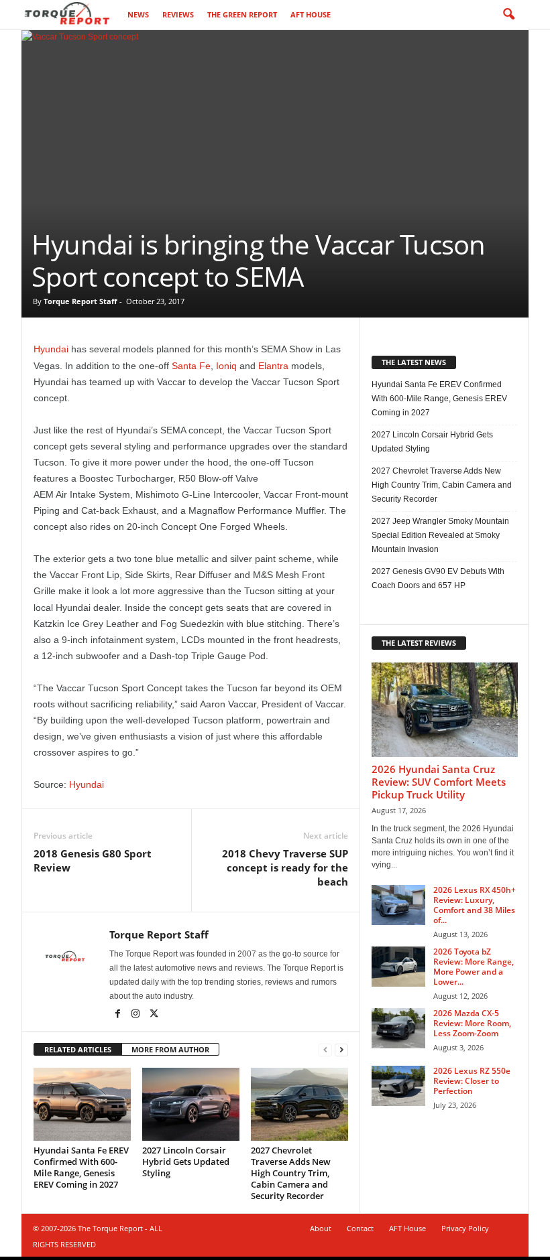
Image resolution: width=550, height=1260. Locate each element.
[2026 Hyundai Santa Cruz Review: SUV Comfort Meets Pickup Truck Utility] (445, 709)
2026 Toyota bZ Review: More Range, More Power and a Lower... (473, 966)
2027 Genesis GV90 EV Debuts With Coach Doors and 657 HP (438, 578)
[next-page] (341, 1050)
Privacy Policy (465, 1228)
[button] (508, 14)
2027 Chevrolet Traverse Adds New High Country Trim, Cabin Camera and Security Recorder (291, 1173)
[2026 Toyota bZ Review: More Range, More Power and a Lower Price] (398, 967)
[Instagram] (136, 1015)
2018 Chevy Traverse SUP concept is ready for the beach (285, 867)
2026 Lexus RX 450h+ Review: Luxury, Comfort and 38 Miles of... (474, 905)
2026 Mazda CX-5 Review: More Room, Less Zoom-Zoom (472, 1023)
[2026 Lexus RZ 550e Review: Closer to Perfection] (398, 1086)
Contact (360, 1228)
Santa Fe (191, 365)
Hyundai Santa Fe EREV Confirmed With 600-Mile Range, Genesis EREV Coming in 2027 (81, 1167)
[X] (154, 1015)
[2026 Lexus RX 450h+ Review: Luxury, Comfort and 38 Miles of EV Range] (398, 905)
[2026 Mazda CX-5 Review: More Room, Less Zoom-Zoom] (398, 1028)
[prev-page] (325, 1050)
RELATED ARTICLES (77, 1049)
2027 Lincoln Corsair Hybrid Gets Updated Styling (185, 1161)
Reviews (178, 14)
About (320, 1228)
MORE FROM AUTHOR (170, 1049)
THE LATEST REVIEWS (419, 643)
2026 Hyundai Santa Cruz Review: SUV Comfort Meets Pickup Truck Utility (439, 781)
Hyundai (51, 349)
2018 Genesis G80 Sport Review (93, 860)
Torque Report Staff (80, 301)
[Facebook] (118, 1015)
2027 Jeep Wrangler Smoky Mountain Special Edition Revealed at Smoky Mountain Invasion (440, 535)
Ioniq (226, 365)
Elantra (273, 365)
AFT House (310, 14)
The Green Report (242, 14)
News (138, 14)
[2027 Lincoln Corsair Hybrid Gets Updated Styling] (190, 1104)
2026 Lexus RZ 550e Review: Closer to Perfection (471, 1081)
